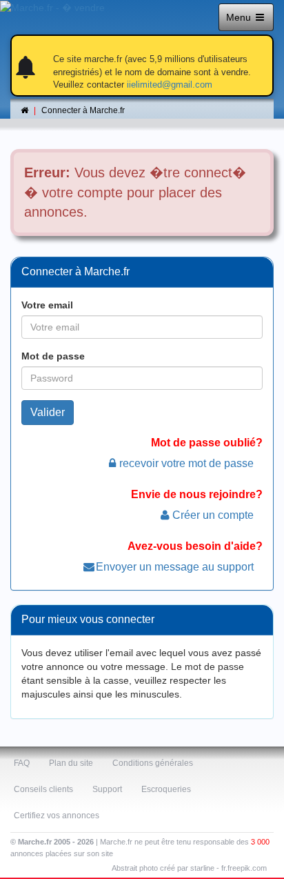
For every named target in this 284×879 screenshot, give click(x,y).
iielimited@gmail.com (169, 84)
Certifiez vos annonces (56, 815)
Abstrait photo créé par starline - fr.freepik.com (189, 868)
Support (107, 789)
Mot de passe (53, 356)
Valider (47, 412)
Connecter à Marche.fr (83, 110)
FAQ (22, 763)
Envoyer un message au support (175, 567)
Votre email (47, 304)
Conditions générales (152, 763)
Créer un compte (213, 515)
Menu (240, 17)
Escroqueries (166, 789)
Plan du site (71, 763)
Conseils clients (43, 789)
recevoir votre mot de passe (186, 463)
